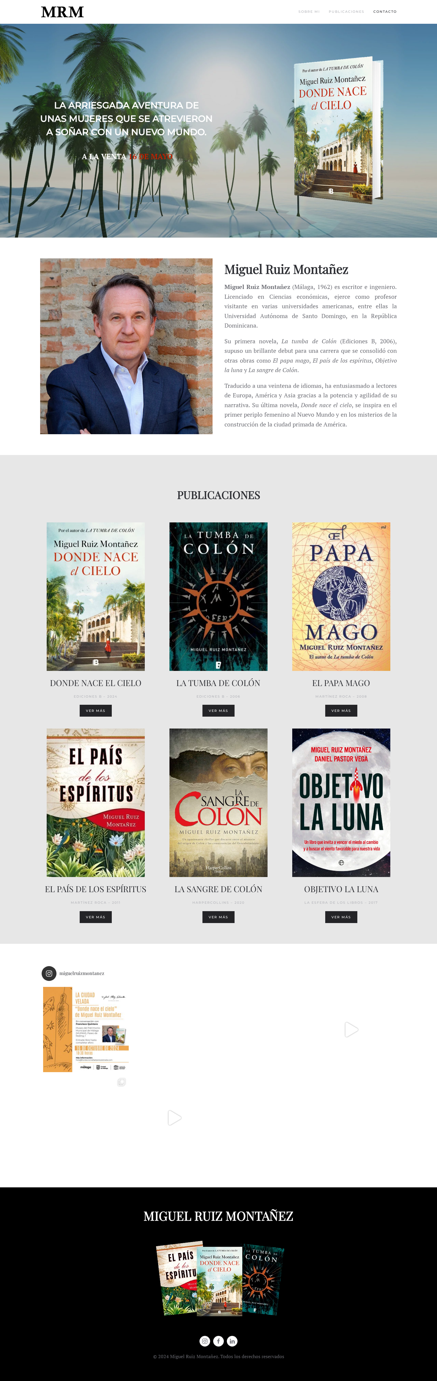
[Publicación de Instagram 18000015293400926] (174, 1118)
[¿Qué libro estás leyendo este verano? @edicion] (263, 1029)
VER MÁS (218, 711)
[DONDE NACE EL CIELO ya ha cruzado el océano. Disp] (174, 1029)
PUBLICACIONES (346, 12)
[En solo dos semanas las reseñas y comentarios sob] (263, 1118)
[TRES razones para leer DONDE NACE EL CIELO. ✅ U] (86, 1118)
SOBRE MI (309, 12)
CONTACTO (385, 12)
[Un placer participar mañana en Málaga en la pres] (86, 1029)
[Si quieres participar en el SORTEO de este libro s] (351, 1118)
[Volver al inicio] (62, 12)
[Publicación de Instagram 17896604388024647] (351, 1029)
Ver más (96, 711)
